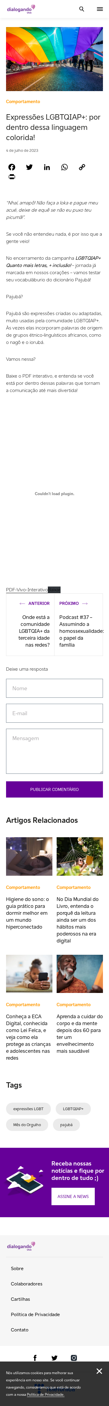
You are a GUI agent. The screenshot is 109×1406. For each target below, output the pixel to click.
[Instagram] (73, 1359)
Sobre (17, 1268)
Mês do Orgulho (27, 1124)
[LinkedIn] (47, 167)
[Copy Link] (82, 167)
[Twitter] (29, 167)
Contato (19, 1330)
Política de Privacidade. (45, 1394)
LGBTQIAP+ (73, 1108)
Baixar (54, 590)
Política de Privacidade (35, 1314)
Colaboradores (26, 1284)
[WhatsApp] (64, 167)
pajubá (66, 1124)
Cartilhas (20, 1299)
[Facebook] (12, 167)
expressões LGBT (28, 1108)
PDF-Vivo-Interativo (27, 590)
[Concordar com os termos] (99, 1371)
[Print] (12, 176)
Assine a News (73, 1196)
